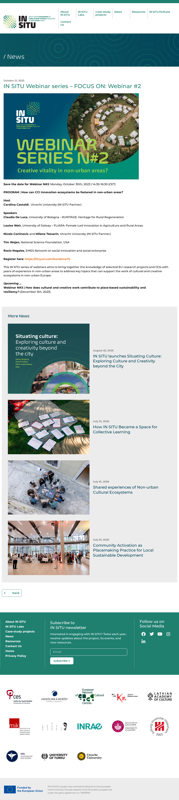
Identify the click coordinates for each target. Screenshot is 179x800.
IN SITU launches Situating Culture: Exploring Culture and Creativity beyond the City (127, 361)
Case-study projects (20, 631)
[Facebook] (143, 634)
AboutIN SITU (65, 13)
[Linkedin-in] (143, 641)
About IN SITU (15, 621)
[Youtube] (160, 634)
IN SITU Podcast (159, 11)
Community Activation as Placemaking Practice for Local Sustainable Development (123, 550)
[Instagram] (168, 634)
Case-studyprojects (103, 13)
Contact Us (13, 646)
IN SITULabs (82, 13)
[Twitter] (151, 634)
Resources (138, 11)
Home (9, 651)
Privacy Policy (15, 656)
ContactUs (65, 23)
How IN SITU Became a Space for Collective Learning (125, 429)
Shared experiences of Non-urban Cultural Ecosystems (125, 490)
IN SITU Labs (14, 626)
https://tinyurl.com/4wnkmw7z (47, 259)
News (118, 11)
